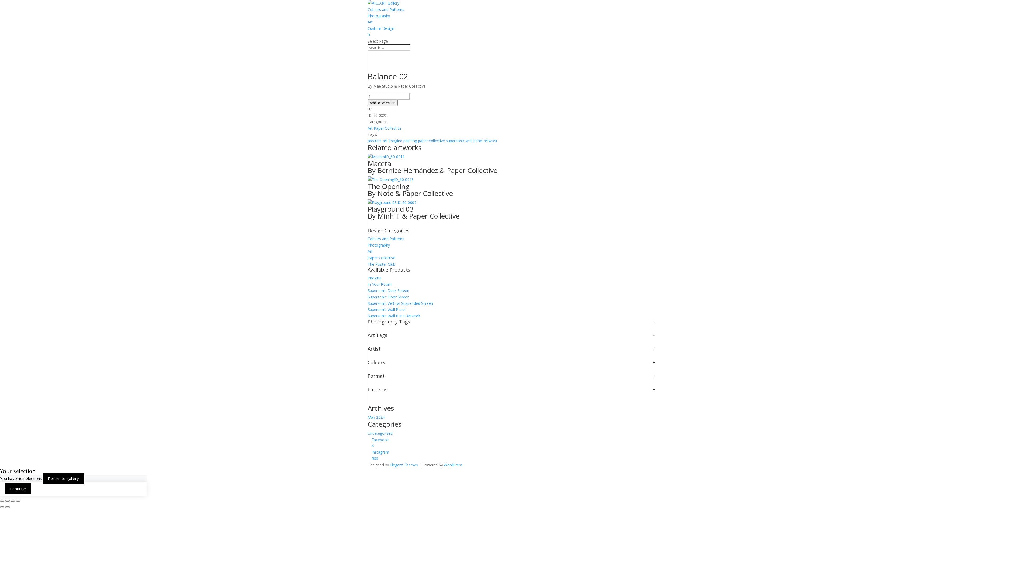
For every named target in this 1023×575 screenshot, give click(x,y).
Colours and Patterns (386, 9)
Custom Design (381, 28)
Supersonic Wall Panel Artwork (394, 315)
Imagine (374, 277)
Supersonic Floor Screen (388, 296)
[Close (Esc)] (18, 501)
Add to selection (383, 102)
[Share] (13, 501)
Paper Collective (387, 128)
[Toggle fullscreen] (7, 501)
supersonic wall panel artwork (471, 140)
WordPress (453, 464)
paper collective (431, 140)
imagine (395, 140)
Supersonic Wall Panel (386, 309)
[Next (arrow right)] (7, 507)
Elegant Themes (404, 464)
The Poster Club (381, 264)
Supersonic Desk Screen (388, 290)
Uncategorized (380, 433)
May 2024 (376, 417)
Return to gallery (63, 478)
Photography (379, 15)
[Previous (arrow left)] (2, 507)
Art (370, 21)
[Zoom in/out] (2, 501)
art (385, 140)
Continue (18, 488)
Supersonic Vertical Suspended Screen (400, 303)
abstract (375, 140)
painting (410, 140)
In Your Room (380, 284)
